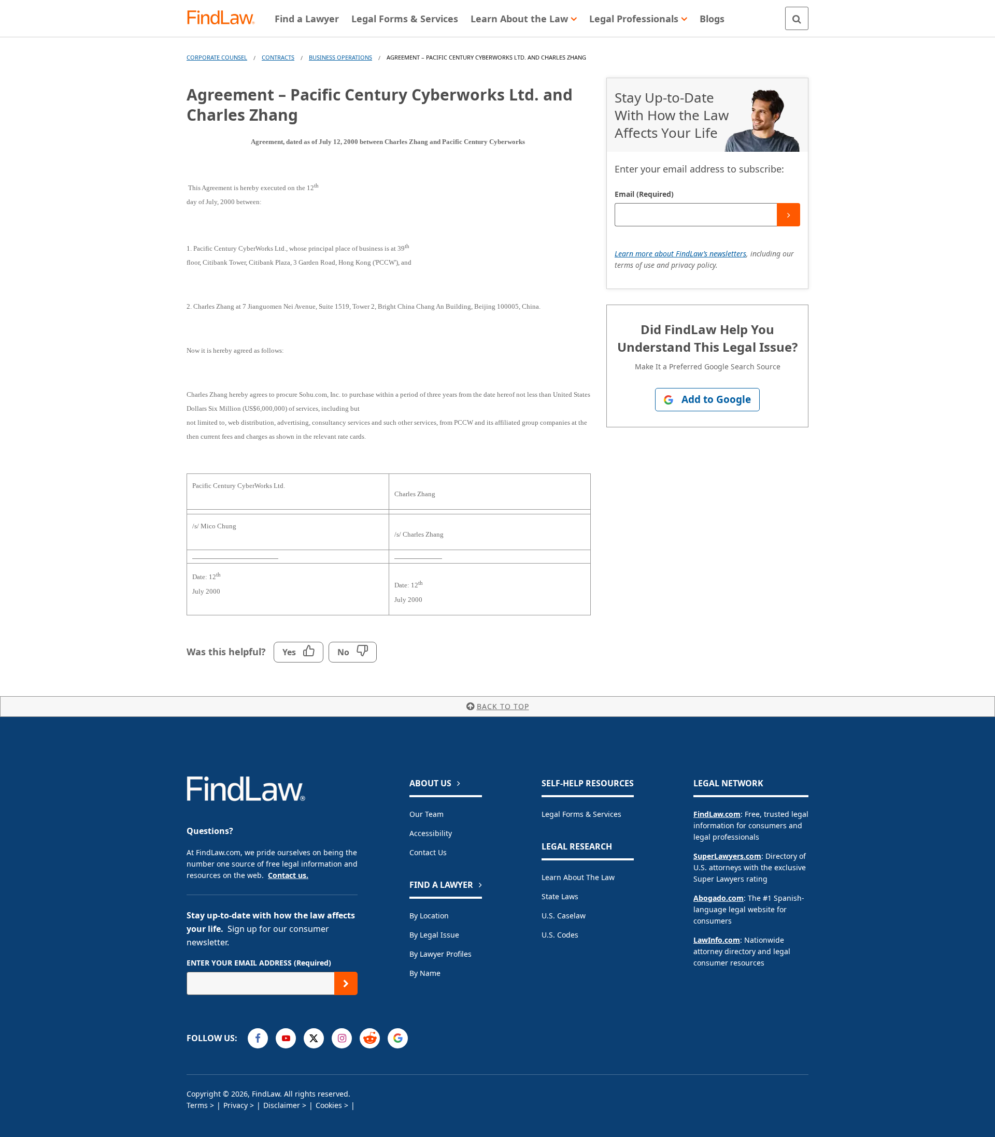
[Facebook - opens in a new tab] (258, 1038)
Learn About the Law (578, 877)
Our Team (426, 814)
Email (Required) (644, 194)
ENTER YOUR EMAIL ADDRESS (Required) (259, 963)
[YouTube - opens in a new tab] (286, 1038)
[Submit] (788, 214)
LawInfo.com (716, 940)
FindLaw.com (717, 814)
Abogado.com (718, 898)
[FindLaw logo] (225, 18)
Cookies (329, 1105)
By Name (424, 973)
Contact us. (288, 875)
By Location (429, 915)
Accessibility (430, 833)
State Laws (560, 896)
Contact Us (428, 852)
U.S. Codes (560, 935)
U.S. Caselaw (564, 915)
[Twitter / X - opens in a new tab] (314, 1038)
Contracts (278, 57)
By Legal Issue (434, 935)
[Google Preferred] (398, 1038)
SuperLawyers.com (727, 856)
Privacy (235, 1105)
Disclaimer (281, 1105)
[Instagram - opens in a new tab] (342, 1038)
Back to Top (503, 706)
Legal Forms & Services (581, 814)
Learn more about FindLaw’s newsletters (680, 253)
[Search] (796, 18)
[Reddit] (370, 1038)
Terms (197, 1105)
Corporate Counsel (217, 57)
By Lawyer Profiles (440, 954)
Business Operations (340, 57)
